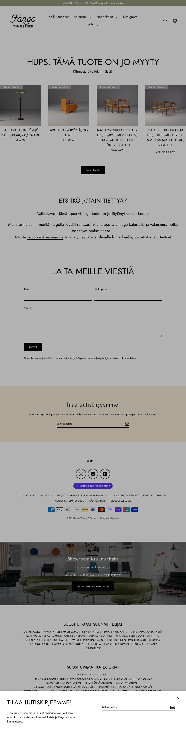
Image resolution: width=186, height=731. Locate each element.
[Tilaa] (172, 707)
